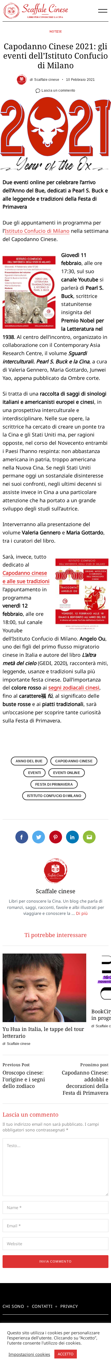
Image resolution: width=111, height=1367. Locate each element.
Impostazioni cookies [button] (29, 1354)
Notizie (56, 31)
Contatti (42, 1306)
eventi (34, 773)
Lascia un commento (58, 90)
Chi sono (13, 1306)
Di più (82, 913)
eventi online (66, 773)
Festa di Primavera (54, 784)
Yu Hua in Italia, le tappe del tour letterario (43, 1032)
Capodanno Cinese (73, 761)
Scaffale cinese (46, 79)
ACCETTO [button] (65, 1353)
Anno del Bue (29, 761)
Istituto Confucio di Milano (37, 230)
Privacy (69, 1306)
